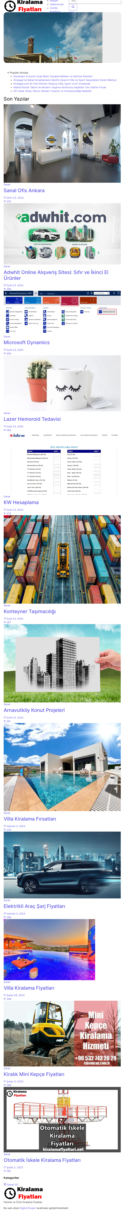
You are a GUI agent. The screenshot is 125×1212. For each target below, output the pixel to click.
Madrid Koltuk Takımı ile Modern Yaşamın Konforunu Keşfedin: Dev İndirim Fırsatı (59, 87)
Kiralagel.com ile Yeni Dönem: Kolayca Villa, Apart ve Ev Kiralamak (51, 83)
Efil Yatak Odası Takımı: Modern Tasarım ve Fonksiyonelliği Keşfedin (52, 91)
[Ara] (73, 7)
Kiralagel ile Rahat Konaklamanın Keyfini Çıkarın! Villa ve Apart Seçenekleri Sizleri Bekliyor (65, 79)
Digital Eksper (28, 1208)
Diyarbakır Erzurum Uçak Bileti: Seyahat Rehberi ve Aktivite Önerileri (52, 76)
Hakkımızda (57, 4)
